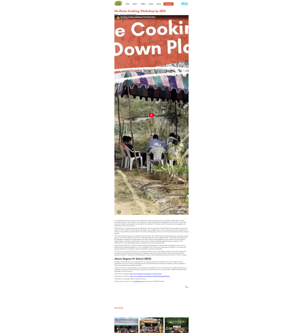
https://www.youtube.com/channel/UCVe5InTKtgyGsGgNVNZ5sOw (150, 276)
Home (127, 4)
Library (158, 4)
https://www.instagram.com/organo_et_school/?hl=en (146, 274)
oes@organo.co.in (139, 281)
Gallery (143, 4)
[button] (135, 4)
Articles (151, 4)
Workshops (168, 4)
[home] (118, 3)
